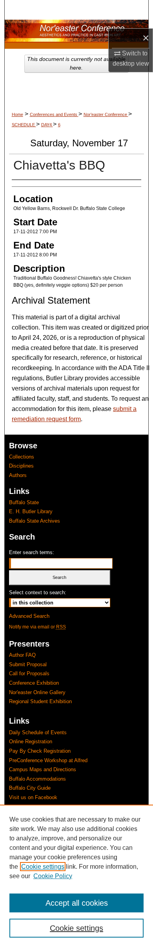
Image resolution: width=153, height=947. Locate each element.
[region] (76, 876)
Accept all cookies (77, 903)
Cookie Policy (52, 876)
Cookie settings (42, 866)
